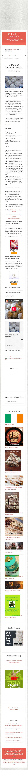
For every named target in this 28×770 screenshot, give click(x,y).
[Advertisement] (14, 14)
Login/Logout (18, 751)
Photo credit (7, 124)
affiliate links (11, 55)
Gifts (10, 356)
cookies (15, 358)
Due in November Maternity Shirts (12, 728)
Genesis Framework (14, 754)
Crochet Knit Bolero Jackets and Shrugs (13, 737)
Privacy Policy (13, 750)
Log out (14, 756)
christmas (12, 358)
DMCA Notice (6, 750)
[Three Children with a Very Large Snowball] (14, 211)
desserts (19, 358)
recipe (6, 359)
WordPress (21, 754)
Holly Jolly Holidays (14, 35)
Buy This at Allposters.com (14, 218)
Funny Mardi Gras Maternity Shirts (12, 740)
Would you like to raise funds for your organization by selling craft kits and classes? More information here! (14, 762)
